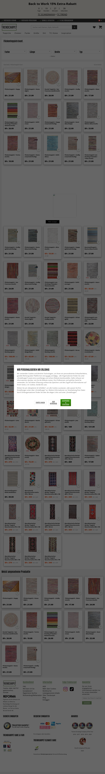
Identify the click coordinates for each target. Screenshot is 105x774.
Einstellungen (40, 402)
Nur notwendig (53, 402)
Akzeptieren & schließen (65, 402)
